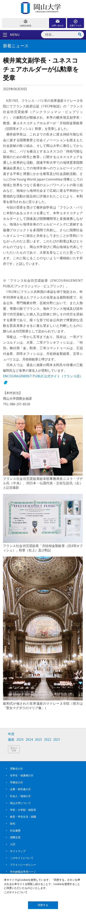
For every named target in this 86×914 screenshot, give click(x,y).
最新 (11, 739)
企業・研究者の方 (20, 789)
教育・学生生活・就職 (23, 816)
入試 (12, 844)
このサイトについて (21, 858)
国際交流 (15, 837)
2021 (56, 739)
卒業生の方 (16, 782)
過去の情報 (13, 749)
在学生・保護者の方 (21, 775)
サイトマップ (18, 851)
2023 (38, 739)
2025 (20, 739)
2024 (29, 739)
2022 (47, 739)
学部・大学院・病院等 (23, 810)
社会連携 (15, 830)
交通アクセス (76, 25)
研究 (12, 823)
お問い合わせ (58, 25)
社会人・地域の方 (20, 796)
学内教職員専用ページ (23, 872)
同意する (43, 905)
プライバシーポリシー (23, 865)
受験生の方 (16, 768)
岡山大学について (20, 803)
